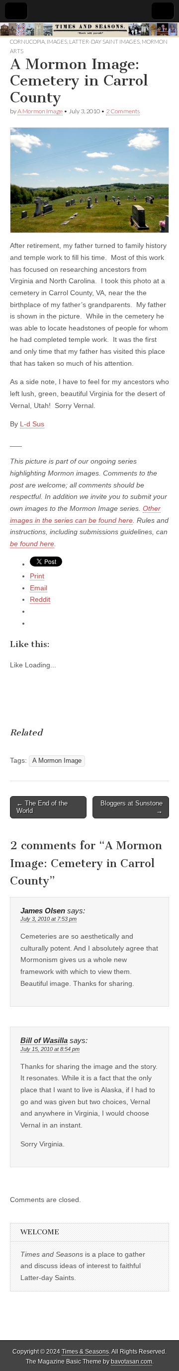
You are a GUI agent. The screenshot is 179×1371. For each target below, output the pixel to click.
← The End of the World (42, 807)
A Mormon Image (40, 111)
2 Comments (123, 111)
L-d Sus (32, 424)
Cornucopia (27, 41)
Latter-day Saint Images (104, 41)
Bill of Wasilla (44, 1041)
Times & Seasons (85, 1351)
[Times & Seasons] (89, 29)
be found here (32, 544)
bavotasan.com (131, 1361)
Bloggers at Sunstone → (131, 807)
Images (57, 41)
